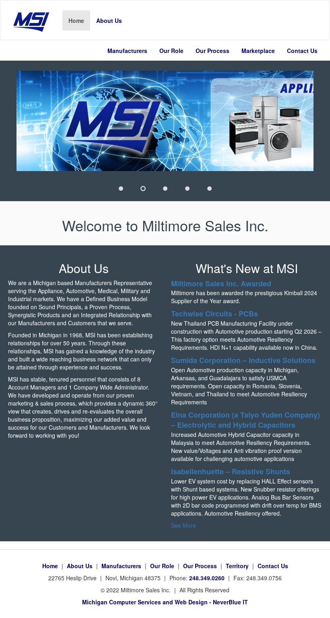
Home (79, 20)
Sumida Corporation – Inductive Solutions (243, 360)
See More (183, 525)
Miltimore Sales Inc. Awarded (221, 283)
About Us (109, 20)
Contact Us (302, 51)
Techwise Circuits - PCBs (214, 313)
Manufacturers (127, 51)
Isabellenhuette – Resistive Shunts (230, 471)
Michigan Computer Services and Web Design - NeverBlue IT (165, 602)
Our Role (171, 51)
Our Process (212, 51)
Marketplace (258, 51)
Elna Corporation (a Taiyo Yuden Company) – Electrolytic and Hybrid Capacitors (245, 420)
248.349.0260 (206, 578)
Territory (237, 566)
